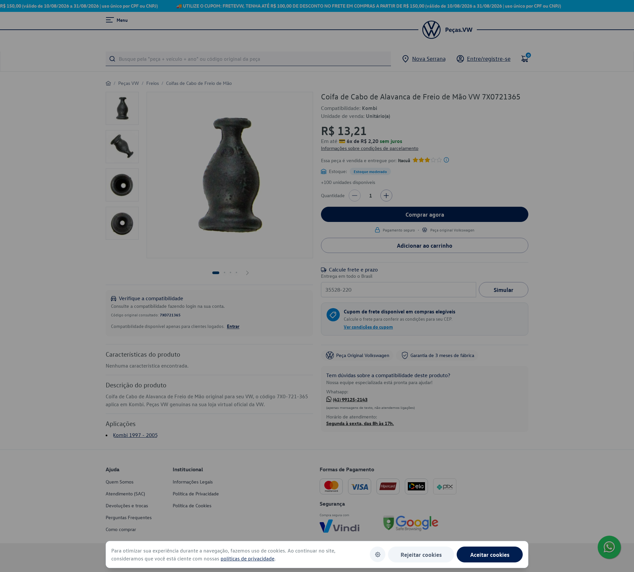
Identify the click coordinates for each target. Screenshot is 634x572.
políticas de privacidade (247, 558)
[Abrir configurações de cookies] (377, 554)
